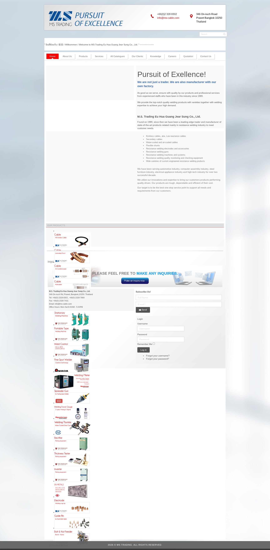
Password (142, 334)
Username (142, 323)
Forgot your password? (157, 359)
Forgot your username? (158, 355)
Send (144, 309)
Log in (143, 350)
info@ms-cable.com (168, 18)
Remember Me (144, 344)
